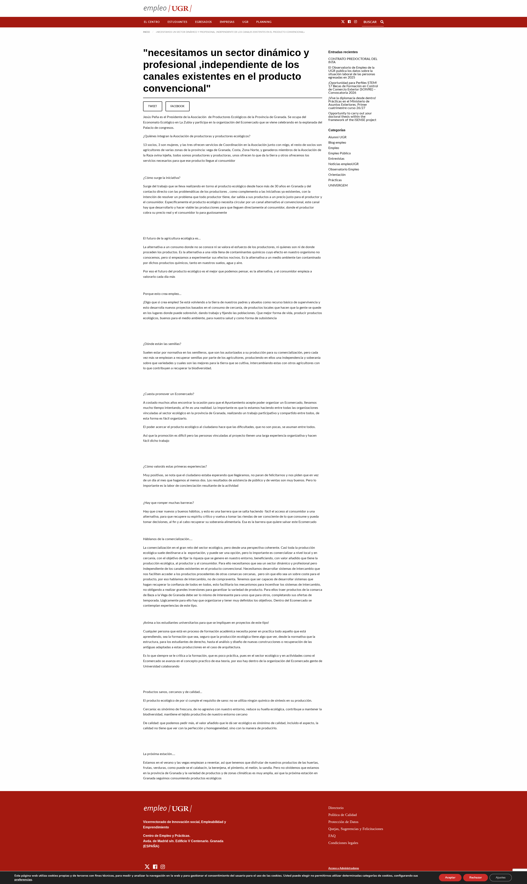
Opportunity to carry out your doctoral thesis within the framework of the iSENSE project (352, 117)
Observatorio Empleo (343, 169)
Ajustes (501, 877)
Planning (263, 22)
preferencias (23, 879)
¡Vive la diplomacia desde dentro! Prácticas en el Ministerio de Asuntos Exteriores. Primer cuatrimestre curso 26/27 (352, 103)
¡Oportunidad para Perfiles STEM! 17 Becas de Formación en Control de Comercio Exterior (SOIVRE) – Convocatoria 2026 (353, 87)
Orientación (337, 174)
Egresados (203, 22)
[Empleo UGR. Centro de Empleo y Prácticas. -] (167, 8)
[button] (343, 22)
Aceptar (450, 877)
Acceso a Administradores (343, 868)
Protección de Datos (343, 822)
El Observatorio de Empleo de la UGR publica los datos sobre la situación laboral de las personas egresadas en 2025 (351, 72)
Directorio (336, 808)
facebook (177, 106)
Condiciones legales (343, 843)
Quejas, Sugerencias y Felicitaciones (355, 829)
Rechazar (475, 877)
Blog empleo (337, 142)
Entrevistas (336, 158)
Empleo (333, 148)
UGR (245, 22)
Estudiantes (177, 22)
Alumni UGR (337, 137)
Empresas (227, 22)
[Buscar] (382, 22)
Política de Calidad (342, 815)
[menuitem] (152, 22)
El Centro (152, 22)
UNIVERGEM (338, 185)
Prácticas (335, 180)
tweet (152, 106)
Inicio (146, 32)
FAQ (332, 836)
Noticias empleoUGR (343, 164)
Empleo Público (339, 153)
